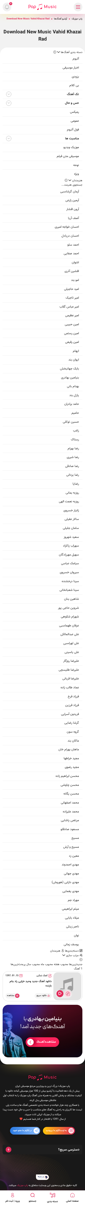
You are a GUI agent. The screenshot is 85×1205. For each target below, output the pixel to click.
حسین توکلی (71, 421)
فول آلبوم (73, 129)
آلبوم (76, 58)
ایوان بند (73, 359)
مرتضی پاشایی (70, 820)
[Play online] (59, 993)
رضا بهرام (73, 448)
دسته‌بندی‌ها (72, 951)
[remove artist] (66, 180)
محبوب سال (33, 964)
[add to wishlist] (67, 993)
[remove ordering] (54, 52)
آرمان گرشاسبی (69, 191)
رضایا (76, 483)
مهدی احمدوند (70, 864)
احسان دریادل (70, 235)
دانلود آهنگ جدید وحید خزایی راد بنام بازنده (31, 983)
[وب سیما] (42, 1177)
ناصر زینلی (72, 926)
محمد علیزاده (71, 811)
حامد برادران (71, 404)
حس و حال (72, 103)
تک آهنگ (73, 94)
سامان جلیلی (71, 528)
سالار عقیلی (72, 519)
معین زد (74, 855)
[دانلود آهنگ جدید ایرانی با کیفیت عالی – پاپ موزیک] (42, 7)
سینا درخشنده (70, 581)
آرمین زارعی (72, 200)
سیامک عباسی (70, 563)
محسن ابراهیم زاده (67, 776)
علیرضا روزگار (71, 660)
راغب (76, 430)
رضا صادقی (72, 466)
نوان (76, 935)
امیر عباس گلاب (69, 306)
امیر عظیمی (72, 315)
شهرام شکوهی (70, 616)
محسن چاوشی (70, 785)
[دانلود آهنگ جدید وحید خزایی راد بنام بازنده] (67, 986)
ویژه (76, 173)
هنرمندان (55, 951)
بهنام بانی (73, 386)
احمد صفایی (71, 253)
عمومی (75, 120)
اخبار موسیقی (71, 67)
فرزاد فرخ (73, 696)
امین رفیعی (72, 342)
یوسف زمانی (71, 944)
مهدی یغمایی (70, 891)
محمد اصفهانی (70, 802)
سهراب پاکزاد (71, 545)
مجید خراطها (71, 758)
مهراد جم (73, 900)
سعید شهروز (71, 537)
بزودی (75, 76)
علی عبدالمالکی (69, 634)
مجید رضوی (72, 767)
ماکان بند (73, 740)
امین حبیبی (72, 324)
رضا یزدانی (72, 474)
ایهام (76, 351)
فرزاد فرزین (72, 705)
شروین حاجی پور (68, 607)
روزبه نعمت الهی (69, 501)
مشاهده (10, 995)
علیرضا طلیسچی (69, 669)
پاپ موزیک (77, 19)
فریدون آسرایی (70, 714)
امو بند (75, 280)
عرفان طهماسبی (69, 625)
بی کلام (74, 85)
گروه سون (73, 731)
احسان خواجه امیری (67, 226)
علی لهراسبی (71, 643)
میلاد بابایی (72, 917)
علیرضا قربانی (70, 678)
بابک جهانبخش (69, 368)
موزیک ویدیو (71, 147)
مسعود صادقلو (70, 829)
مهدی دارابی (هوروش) (65, 882)
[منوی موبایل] (78, 7)
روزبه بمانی (72, 492)
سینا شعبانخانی (69, 590)
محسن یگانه (71, 793)
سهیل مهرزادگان (69, 554)
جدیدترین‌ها (75, 964)
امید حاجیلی (71, 289)
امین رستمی (71, 333)
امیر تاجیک (72, 297)
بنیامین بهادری (70, 377)
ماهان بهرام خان (68, 749)
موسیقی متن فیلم (68, 156)
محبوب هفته (60, 964)
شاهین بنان (71, 599)
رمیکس (74, 112)
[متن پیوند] (42, 1031)
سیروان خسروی (69, 572)
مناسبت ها (72, 138)
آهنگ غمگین (41, 975)
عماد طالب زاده (70, 687)
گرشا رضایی (71, 722)
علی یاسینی (72, 652)
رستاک (75, 439)
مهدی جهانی (71, 873)
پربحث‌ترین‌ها (18, 964)
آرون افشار (72, 209)
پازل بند (74, 395)
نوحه (76, 165)
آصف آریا (73, 218)
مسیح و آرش (71, 846)
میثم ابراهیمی (70, 908)
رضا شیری (73, 457)
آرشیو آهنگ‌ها (60, 19)
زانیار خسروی (71, 510)
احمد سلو (73, 244)
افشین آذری (72, 271)
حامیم (75, 412)
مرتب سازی (72, 955)
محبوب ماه (46, 964)
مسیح (75, 838)
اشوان (75, 262)
